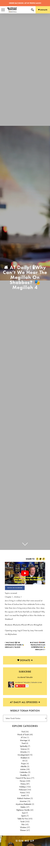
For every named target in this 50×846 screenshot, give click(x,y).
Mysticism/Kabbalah (23, 804)
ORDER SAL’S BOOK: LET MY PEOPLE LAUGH (25, 3)
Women (23, 830)
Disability (23, 775)
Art (23, 760)
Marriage (23, 740)
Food (23, 743)
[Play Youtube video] (25, 573)
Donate (43, 10)
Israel (23, 795)
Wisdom (23, 827)
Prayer (23, 763)
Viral (23, 731)
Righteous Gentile (23, 810)
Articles (23, 769)
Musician (23, 801)
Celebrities (24, 772)
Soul (23, 813)
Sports (23, 815)
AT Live (23, 737)
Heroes (22, 781)
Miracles (23, 752)
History (23, 784)
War (23, 824)
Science (24, 749)
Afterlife (23, 766)
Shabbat (24, 757)
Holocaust (22, 789)
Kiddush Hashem (23, 798)
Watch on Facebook (14, 588)
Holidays (22, 786)
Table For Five (22, 818)
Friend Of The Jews (23, 778)
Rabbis (23, 807)
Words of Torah (23, 734)
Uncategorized (23, 755)
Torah (22, 821)
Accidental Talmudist (25, 677)
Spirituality (23, 746)
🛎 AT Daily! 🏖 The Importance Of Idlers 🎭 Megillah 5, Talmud (14, 645)
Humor (22, 792)
